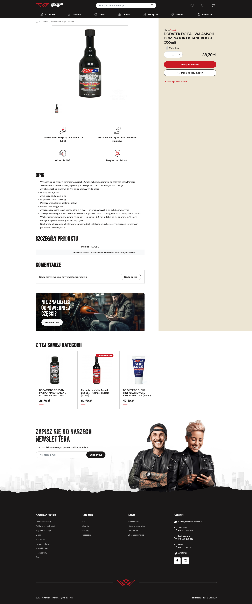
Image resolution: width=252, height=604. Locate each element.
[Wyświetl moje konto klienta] (202, 5)
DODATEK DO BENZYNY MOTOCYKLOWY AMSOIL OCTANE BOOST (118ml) (52, 393)
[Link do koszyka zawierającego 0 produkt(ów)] (213, 5)
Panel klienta (133, 521)
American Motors (46, 514)
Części (102, 14)
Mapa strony (41, 552)
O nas (38, 535)
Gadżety (77, 14)
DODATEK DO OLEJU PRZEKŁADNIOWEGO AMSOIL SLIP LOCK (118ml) (137, 393)
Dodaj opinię (130, 276)
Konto (131, 514)
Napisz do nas (52, 322)
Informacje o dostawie (175, 81)
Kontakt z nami (42, 548)
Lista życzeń (133, 530)
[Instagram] (185, 560)
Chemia (126, 14)
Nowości (180, 14)
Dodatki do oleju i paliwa (62, 21)
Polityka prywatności (45, 526)
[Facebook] (177, 560)
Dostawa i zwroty (43, 521)
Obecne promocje (136, 535)
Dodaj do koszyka (190, 64)
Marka (167, 30)
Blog (38, 557)
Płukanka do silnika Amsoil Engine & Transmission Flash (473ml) (95, 393)
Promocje (207, 14)
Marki (84, 521)
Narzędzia (153, 14)
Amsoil (173, 30)
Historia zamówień (136, 526)
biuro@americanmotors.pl (190, 521)
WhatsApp (183, 552)
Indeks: (85, 246)
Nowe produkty (43, 544)
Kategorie (87, 514)
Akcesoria (50, 14)
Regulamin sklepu (43, 530)
